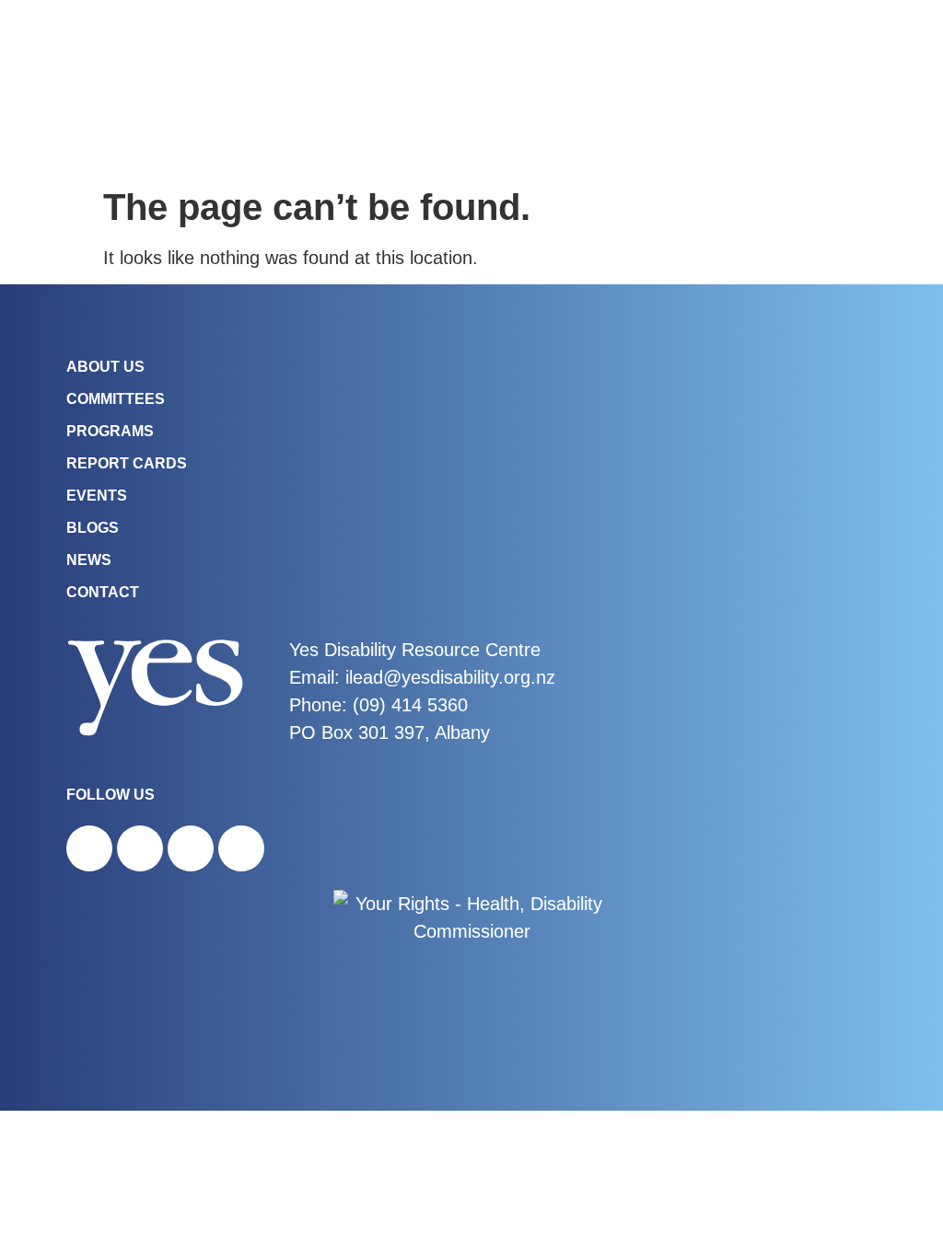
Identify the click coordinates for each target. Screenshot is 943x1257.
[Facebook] (89, 848)
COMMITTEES (115, 399)
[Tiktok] (191, 848)
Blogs (92, 528)
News (88, 560)
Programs (110, 431)
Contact (102, 592)
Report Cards (126, 463)
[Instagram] (140, 848)
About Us (105, 367)
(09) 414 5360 (410, 705)
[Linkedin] (241, 848)
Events (96, 495)
